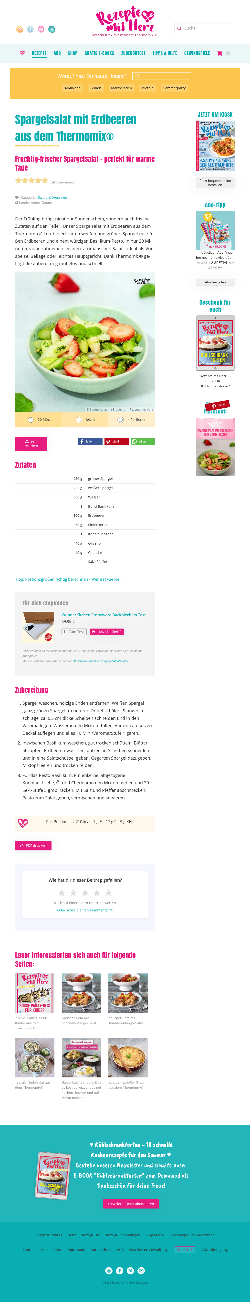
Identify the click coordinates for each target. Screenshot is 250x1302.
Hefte (72, 1235)
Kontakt (29, 1249)
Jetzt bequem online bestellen (215, 183)
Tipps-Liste (155, 1235)
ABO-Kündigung (214, 1249)
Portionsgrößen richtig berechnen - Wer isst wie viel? (68, 579)
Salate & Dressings (52, 197)
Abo (57, 53)
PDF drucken (31, 443)
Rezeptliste (91, 1235)
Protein (148, 88)
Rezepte (39, 53)
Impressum (76, 1249)
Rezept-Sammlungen (123, 1235)
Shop (73, 53)
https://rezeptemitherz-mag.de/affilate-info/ (100, 661)
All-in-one (73, 88)
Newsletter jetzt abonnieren (131, 1203)
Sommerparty (174, 88)
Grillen (95, 88)
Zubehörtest (133, 53)
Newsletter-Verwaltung (148, 1249)
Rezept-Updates (48, 1235)
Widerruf (184, 1249)
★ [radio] (61, 892)
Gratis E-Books (99, 53)
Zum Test (76, 631)
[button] (90, 441)
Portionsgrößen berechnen (192, 1235)
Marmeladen (121, 88)
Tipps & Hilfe (165, 53)
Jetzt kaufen (109, 631)
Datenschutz (101, 1249)
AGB (120, 1249)
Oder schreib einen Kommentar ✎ (85, 910)
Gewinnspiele (197, 53)
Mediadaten (51, 1249)
